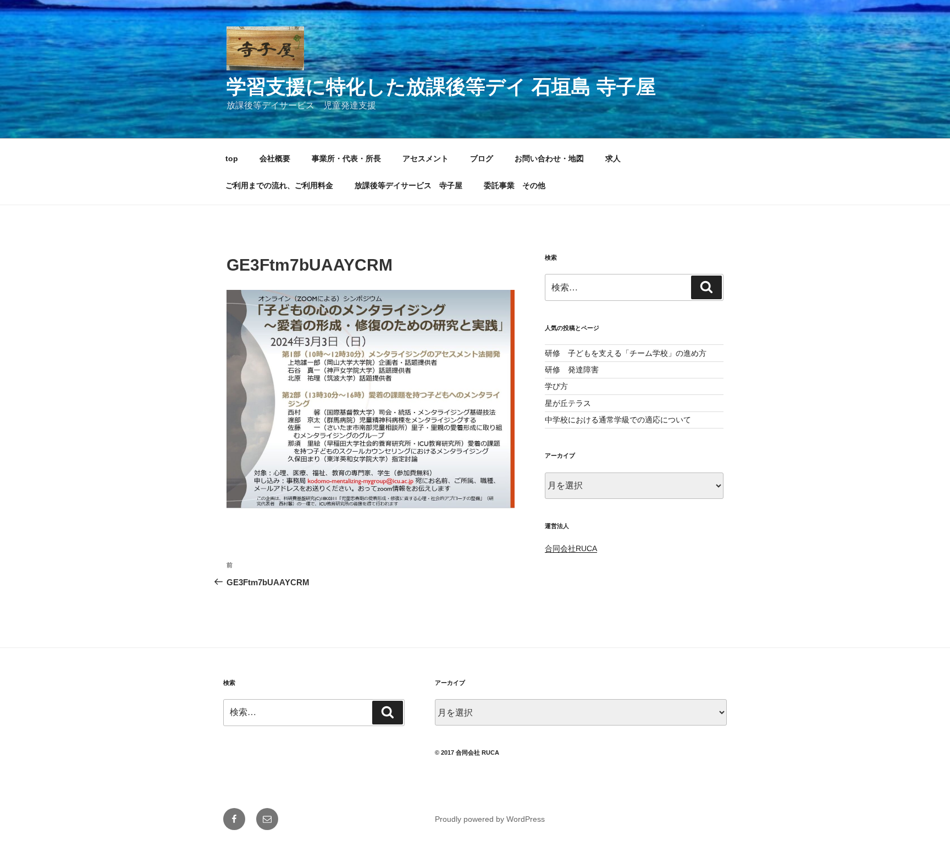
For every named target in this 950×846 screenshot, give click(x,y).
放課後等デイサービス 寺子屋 (408, 185)
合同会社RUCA (571, 548)
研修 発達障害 (572, 369)
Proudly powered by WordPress (490, 819)
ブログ (481, 158)
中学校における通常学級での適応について (618, 419)
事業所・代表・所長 (346, 158)
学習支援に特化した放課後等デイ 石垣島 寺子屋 (441, 86)
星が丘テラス (568, 403)
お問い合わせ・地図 (549, 158)
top (231, 158)
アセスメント (425, 158)
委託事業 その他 (514, 185)
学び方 (556, 386)
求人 (613, 158)
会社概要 (274, 158)
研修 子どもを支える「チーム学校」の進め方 (625, 353)
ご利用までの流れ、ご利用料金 (279, 185)
